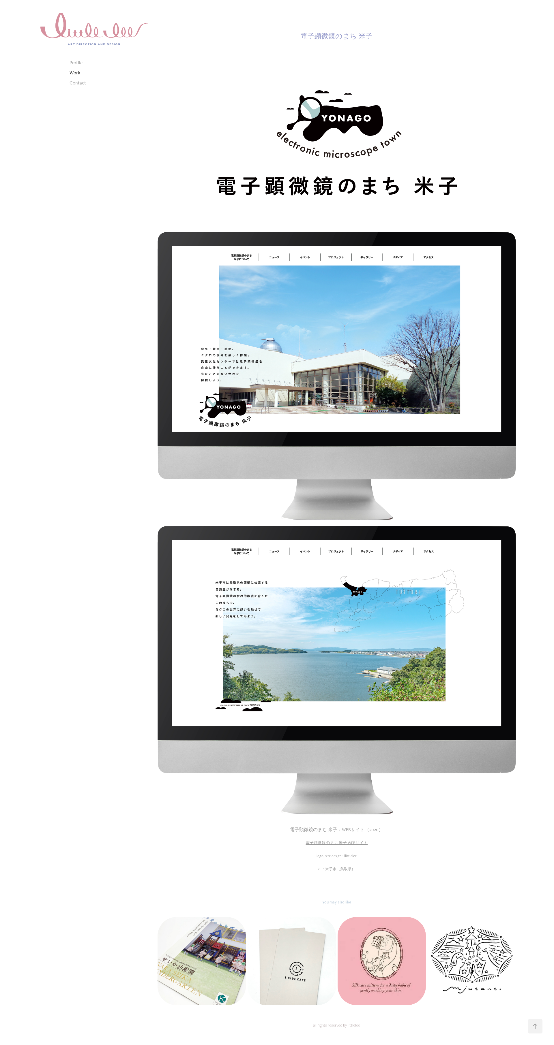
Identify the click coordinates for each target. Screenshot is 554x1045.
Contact (78, 83)
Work (75, 72)
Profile (76, 62)
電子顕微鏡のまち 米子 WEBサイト (337, 842)
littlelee (354, 1025)
